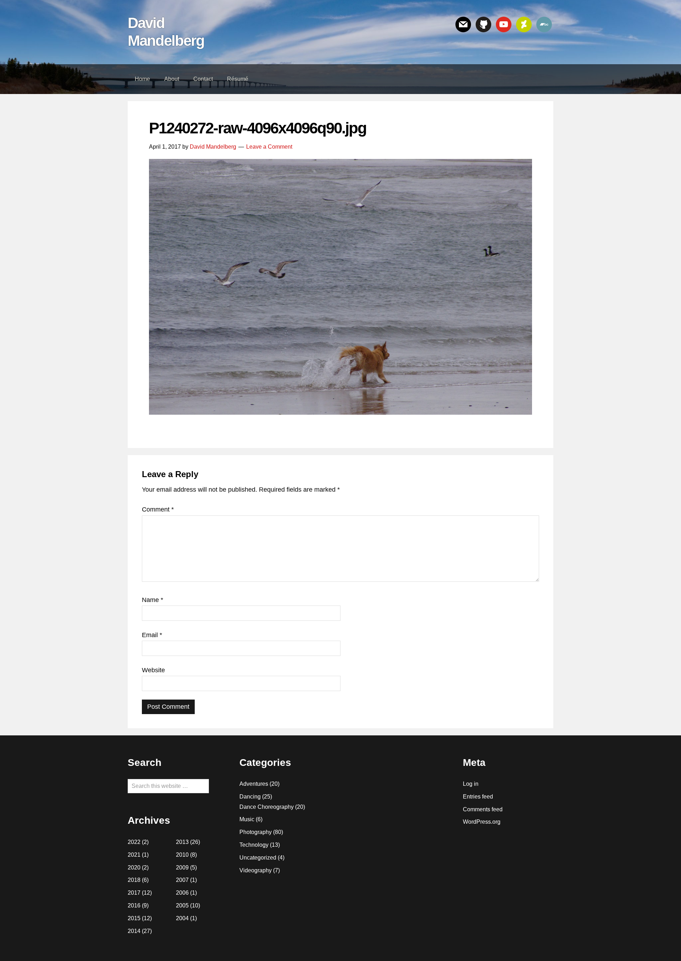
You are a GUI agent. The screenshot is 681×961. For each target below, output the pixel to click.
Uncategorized (257, 858)
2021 (134, 855)
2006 (182, 893)
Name (152, 599)
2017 (134, 893)
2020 (134, 868)
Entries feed (478, 797)
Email (152, 635)
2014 (134, 931)
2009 (182, 868)
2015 (134, 918)
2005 (182, 905)
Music (246, 819)
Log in (470, 784)
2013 (182, 842)
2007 (182, 880)
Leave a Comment (269, 147)
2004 (182, 918)
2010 (182, 855)
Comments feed (483, 809)
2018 (134, 880)
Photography (255, 832)
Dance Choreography (266, 807)
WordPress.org (481, 822)
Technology (253, 845)
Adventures (253, 784)
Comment (158, 509)
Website (153, 670)
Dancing (250, 797)
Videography (255, 870)
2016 (134, 905)
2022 (134, 842)
